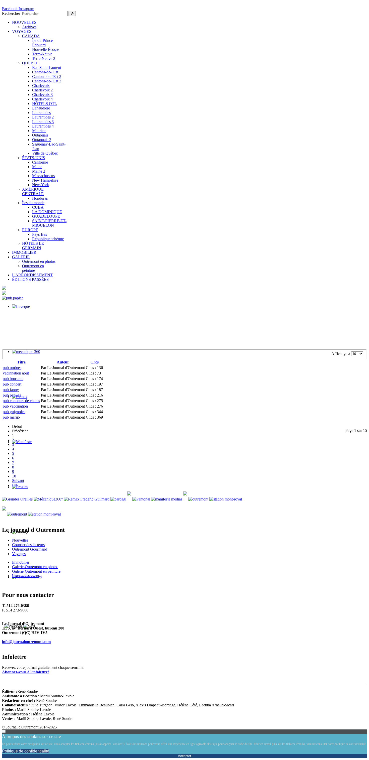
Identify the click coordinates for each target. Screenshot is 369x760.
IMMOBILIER (24, 252)
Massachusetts (43, 176)
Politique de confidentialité (25, 751)
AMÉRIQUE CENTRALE (33, 191)
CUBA (38, 207)
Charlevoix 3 (42, 94)
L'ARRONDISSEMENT (32, 275)
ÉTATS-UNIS (33, 158)
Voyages (19, 554)
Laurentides (41, 112)
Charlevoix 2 (42, 90)
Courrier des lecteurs (28, 545)
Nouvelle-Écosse (45, 49)
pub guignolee (14, 412)
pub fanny (11, 390)
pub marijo (11, 417)
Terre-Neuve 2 (43, 58)
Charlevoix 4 (42, 99)
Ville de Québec (45, 153)
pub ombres (12, 367)
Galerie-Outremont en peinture (36, 571)
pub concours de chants (21, 401)
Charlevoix (41, 85)
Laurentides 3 (43, 121)
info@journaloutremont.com (26, 642)
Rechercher (11, 13)
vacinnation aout (16, 373)
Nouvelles (20, 540)
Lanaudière (41, 108)
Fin (14, 485)
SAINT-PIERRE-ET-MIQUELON (49, 223)
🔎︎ (72, 14)
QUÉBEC (30, 63)
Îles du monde (33, 203)
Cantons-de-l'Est (45, 72)
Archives (29, 27)
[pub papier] (12, 298)
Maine (37, 167)
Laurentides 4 (43, 126)
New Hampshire (45, 180)
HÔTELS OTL (44, 103)
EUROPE (30, 230)
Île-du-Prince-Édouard (43, 42)
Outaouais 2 (41, 140)
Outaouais (40, 135)
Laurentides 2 (43, 117)
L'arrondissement (25, 576)
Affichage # (341, 353)
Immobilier (20, 562)
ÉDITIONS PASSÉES (30, 279)
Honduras (40, 198)
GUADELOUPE (46, 216)
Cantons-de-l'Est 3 (46, 81)
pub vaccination (15, 406)
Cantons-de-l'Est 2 (46, 76)
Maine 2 (38, 171)
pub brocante (13, 378)
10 (14, 476)
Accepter (184, 756)
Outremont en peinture (33, 268)
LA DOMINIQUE (47, 212)
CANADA (31, 36)
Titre (21, 362)
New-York (40, 185)
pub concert (12, 384)
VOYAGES (21, 31)
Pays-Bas (39, 234)
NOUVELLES (24, 22)
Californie (40, 162)
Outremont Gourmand (29, 549)
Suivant (18, 480)
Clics (94, 362)
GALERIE (21, 257)
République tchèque (48, 239)
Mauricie (39, 131)
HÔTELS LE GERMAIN (33, 245)
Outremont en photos (38, 261)
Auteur (63, 362)
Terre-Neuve (42, 54)
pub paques (12, 395)
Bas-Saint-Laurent (46, 67)
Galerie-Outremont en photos (35, 567)
